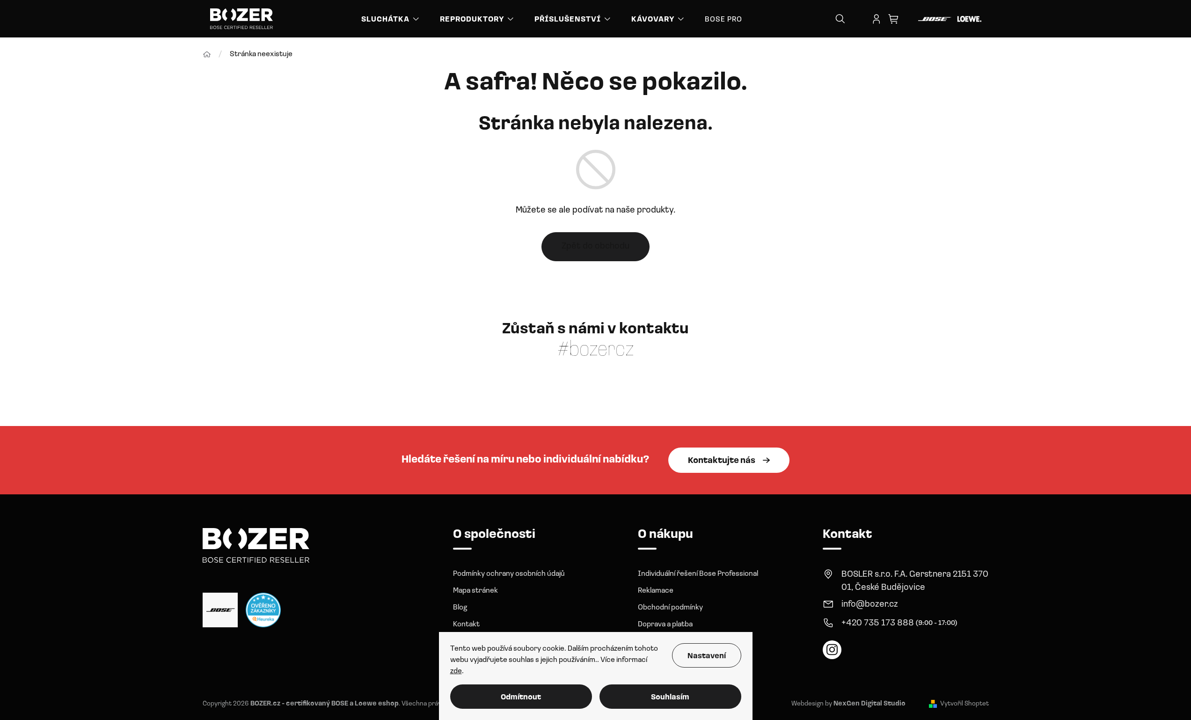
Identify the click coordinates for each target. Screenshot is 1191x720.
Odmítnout (521, 697)
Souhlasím (670, 697)
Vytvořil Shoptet (964, 703)
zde (456, 671)
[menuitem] (391, 18)
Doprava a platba (665, 624)
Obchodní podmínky (670, 607)
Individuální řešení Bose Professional (698, 574)
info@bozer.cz (869, 604)
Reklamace (655, 591)
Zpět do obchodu (595, 246)
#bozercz (595, 350)
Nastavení (706, 656)
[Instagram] (832, 649)
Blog (460, 607)
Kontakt (466, 624)
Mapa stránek (475, 591)
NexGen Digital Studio (869, 703)
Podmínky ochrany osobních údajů (509, 574)
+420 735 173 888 (877, 623)
